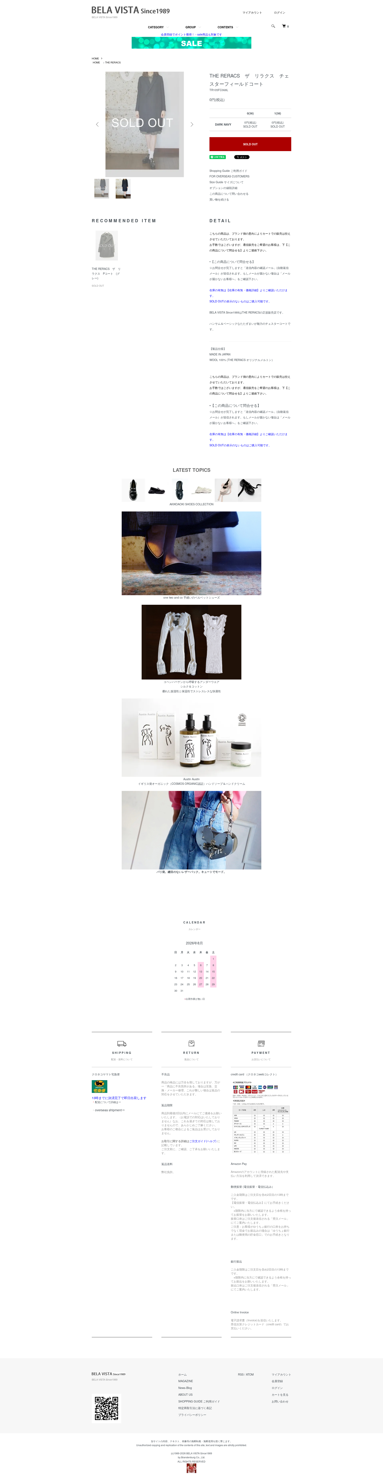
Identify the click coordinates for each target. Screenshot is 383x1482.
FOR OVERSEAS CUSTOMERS (229, 176)
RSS (241, 1374)
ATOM (250, 1374)
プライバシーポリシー (192, 1415)
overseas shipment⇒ (110, 1110)
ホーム (182, 1374)
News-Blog (185, 1388)
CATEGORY (156, 27)
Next (191, 124)
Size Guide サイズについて (226, 182)
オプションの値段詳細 (223, 188)
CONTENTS (225, 27)
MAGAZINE (185, 1381)
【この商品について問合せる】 (236, 405)
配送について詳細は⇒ (108, 1102)
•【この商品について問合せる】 (232, 261)
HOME (95, 58)
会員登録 (277, 1381)
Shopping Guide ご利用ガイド (228, 171)
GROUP (191, 27)
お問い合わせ (280, 1401)
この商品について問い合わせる (229, 194)
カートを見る (280, 1394)
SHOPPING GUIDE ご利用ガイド (199, 1401)
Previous (98, 124)
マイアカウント (252, 12)
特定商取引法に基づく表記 (195, 1408)
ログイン (279, 12)
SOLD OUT (250, 144)
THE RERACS (113, 62)
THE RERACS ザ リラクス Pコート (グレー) (106, 273)
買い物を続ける (219, 199)
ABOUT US (185, 1394)
